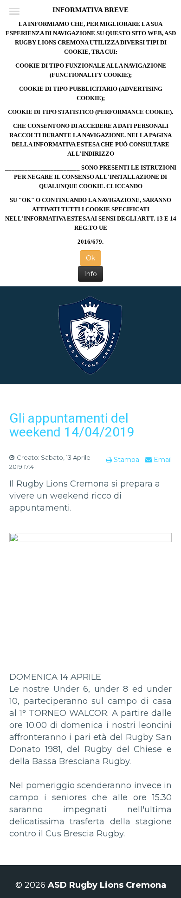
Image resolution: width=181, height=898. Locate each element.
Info (90, 274)
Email (162, 459)
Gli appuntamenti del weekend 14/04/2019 (72, 425)
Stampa (125, 459)
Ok (90, 258)
